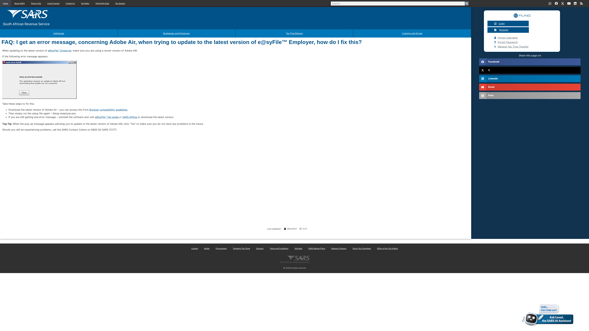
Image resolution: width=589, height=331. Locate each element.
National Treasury (338, 248)
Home (5, 3)
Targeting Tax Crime (241, 248)
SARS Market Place (316, 248)
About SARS (19, 3)
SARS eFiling (130, 117)
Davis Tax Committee (362, 248)
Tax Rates (85, 3)
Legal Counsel (53, 3)
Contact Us (70, 3)
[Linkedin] (575, 3)
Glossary (260, 248)
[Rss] (581, 3)
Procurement (221, 248)
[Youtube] (569, 3)
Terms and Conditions (279, 248)
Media (207, 248)
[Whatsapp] (550, 3)
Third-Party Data (102, 3)
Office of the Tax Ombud (387, 248)
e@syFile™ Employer (59, 50)
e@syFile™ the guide (107, 117)
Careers (194, 248)
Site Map (298, 248)
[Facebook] (556, 3)
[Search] (467, 4)
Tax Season (120, 3)
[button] (530, 61)
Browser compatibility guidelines (108, 109)
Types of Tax (36, 3)
